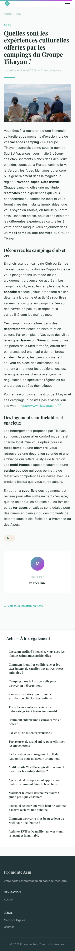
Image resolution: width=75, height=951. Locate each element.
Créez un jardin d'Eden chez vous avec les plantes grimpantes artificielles (37, 653)
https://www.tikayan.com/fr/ (40, 406)
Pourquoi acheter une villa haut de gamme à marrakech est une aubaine (37, 808)
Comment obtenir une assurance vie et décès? (35, 722)
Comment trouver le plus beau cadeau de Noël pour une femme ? (36, 820)
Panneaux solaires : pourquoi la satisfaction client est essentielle (30, 696)
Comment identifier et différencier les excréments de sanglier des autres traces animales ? (36, 668)
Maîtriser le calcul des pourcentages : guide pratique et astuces (34, 795)
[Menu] (67, 3)
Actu (18, 13)
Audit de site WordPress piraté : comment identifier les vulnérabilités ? (36, 769)
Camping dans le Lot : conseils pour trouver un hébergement (33, 683)
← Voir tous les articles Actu (23, 606)
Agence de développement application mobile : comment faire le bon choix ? (34, 782)
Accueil (8, 13)
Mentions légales (14, 920)
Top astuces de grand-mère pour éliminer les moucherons (37, 743)
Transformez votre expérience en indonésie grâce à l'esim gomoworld (33, 709)
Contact (9, 926)
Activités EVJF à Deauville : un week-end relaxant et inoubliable (36, 833)
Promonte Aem (17, 872)
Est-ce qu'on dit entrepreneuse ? (30, 733)
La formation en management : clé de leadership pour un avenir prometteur (34, 756)
